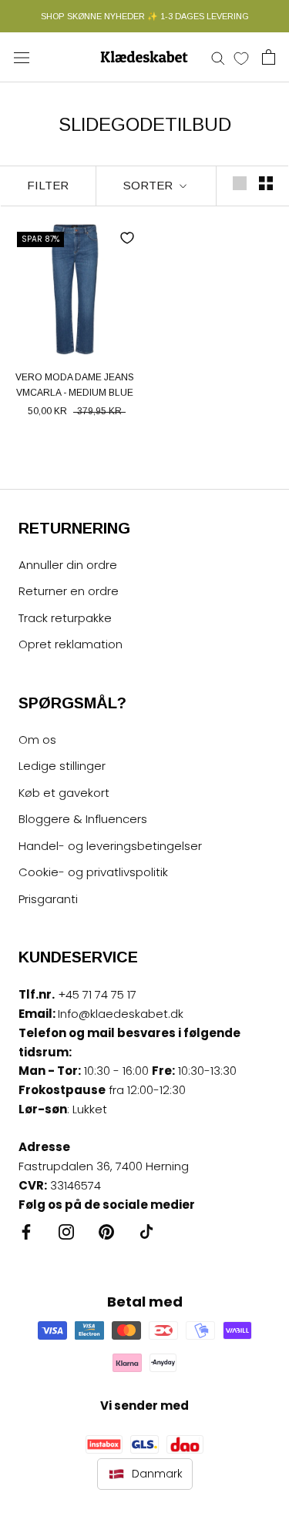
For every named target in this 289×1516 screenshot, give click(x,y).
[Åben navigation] (21, 57)
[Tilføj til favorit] (127, 238)
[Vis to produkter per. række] (266, 183)
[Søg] (218, 57)
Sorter (149, 185)
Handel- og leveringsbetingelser (110, 846)
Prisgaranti (48, 899)
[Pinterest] (106, 1231)
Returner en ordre (68, 591)
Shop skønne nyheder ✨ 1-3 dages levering (145, 16)
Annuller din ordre (67, 565)
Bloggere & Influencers (82, 819)
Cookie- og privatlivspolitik (93, 872)
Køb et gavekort (63, 793)
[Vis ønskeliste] (241, 58)
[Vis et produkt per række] (240, 183)
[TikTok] (146, 1231)
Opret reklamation (70, 644)
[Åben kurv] (268, 57)
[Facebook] (26, 1231)
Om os (37, 739)
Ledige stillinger (62, 766)
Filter (48, 185)
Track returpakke (65, 618)
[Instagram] (66, 1231)
